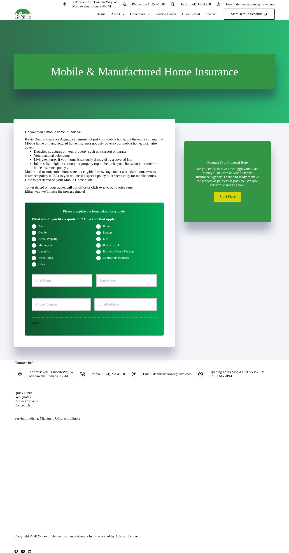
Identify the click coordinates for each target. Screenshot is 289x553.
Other (41, 264)
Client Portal (191, 14)
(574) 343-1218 (200, 4)
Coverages (137, 14)
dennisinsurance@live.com (255, 4)
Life (105, 238)
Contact (211, 14)
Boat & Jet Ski (112, 245)
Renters (107, 232)
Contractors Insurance (116, 257)
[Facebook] (16, 551)
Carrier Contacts (26, 401)
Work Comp (45, 257)
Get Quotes (22, 397)
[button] (227, 197)
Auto (41, 226)
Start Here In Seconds (246, 14)
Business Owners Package (118, 251)
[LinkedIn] (29, 551)
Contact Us (22, 405)
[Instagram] (23, 551)
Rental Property (48, 238)
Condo (42, 232)
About (115, 14)
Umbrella (44, 251)
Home (101, 14)
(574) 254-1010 (154, 4)
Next (35, 323)
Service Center (165, 14)
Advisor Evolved (127, 536)
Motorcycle (45, 245)
